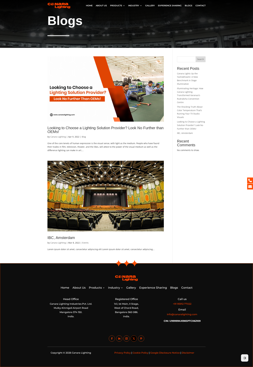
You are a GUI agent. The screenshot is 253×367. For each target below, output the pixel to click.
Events (85, 242)
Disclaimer (188, 352)
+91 (182, 303)
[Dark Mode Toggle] (245, 358)
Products (116, 5)
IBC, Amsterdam (61, 237)
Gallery (150, 5)
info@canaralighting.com (182, 314)
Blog (84, 136)
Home (89, 5)
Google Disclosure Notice (165, 352)
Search (200, 59)
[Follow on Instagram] (126, 338)
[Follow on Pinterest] (141, 338)
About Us (101, 5)
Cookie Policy (140, 352)
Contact (200, 5)
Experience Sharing (170, 5)
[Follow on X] (134, 338)
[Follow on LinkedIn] (119, 338)
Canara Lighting (58, 136)
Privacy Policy (122, 352)
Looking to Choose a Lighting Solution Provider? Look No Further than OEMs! (105, 130)
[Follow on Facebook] (112, 338)
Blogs (188, 5)
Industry (133, 5)
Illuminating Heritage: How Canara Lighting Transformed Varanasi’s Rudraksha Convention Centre (190, 95)
